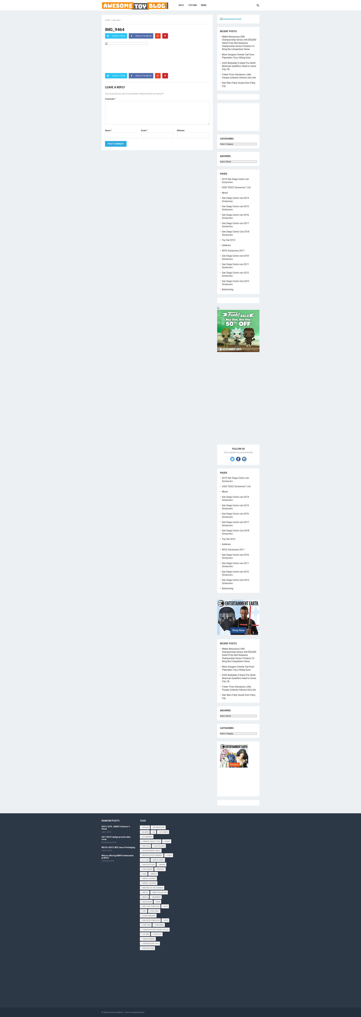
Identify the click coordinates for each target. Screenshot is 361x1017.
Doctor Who (159, 846)
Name (108, 130)
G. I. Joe (145, 860)
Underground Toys (150, 944)
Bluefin (145, 832)
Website (180, 130)
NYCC (166, 906)
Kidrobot (161, 869)
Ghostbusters (148, 865)
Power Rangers (148, 916)
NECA (158, 902)
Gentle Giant (158, 860)
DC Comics (163, 832)
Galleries (226, 245)
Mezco (145, 897)
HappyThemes (138, 1012)
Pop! (144, 911)
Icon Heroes (147, 869)
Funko (169, 855)
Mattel (145, 892)
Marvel (154, 874)
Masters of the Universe (152, 888)
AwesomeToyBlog (115, 1012)
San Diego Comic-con (151, 920)
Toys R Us (157, 934)
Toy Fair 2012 (228, 240)
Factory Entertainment (152, 855)
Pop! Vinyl (155, 911)
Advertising (227, 289)
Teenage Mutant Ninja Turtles (155, 930)
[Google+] (158, 36)
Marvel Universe (149, 883)
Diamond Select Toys (151, 841)
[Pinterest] (165, 36)
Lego (144, 874)
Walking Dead (148, 948)
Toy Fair (192, 5)
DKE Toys (146, 846)
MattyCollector (160, 892)
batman (145, 827)
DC (154, 832)
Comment (110, 99)
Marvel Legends (149, 878)
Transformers (148, 939)
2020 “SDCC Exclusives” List (236, 187)
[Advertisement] (238, 401)
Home (107, 20)
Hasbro (162, 865)
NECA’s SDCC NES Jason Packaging (118, 847)
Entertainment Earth (151, 851)
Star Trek (146, 925)
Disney (167, 841)
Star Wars (159, 925)
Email (144, 130)
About (225, 192)
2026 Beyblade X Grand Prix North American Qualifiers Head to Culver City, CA (239, 66)
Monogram (147, 902)
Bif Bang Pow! (159, 827)
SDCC (181, 5)
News (203, 5)
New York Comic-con (150, 906)
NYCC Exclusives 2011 (233, 250)
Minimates (156, 897)
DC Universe (147, 837)
